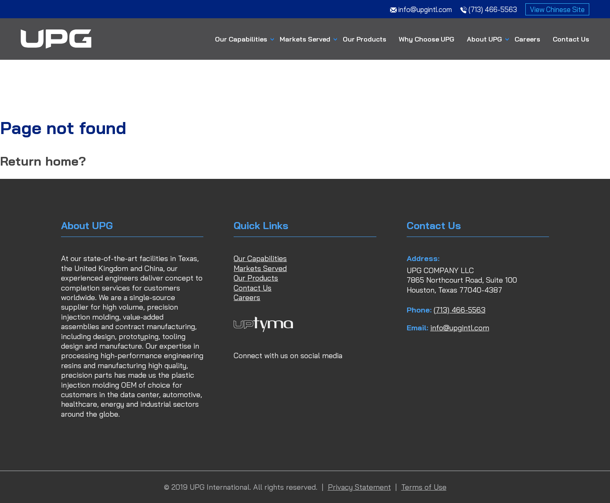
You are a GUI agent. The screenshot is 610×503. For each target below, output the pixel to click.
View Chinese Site (557, 9)
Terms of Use (424, 487)
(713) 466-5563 (460, 310)
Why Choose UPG (426, 39)
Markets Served (305, 39)
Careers (527, 39)
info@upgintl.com (459, 327)
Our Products (364, 39)
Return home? (43, 161)
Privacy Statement (359, 487)
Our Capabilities (241, 39)
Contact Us (571, 39)
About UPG (484, 39)
